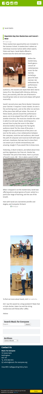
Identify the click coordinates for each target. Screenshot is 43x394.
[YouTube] (16, 3)
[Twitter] (8, 3)
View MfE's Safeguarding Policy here (15, 367)
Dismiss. (36, 391)
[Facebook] (4, 3)
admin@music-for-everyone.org (15, 362)
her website (32, 299)
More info (16, 392)
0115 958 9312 (9, 360)
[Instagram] (12, 3)
